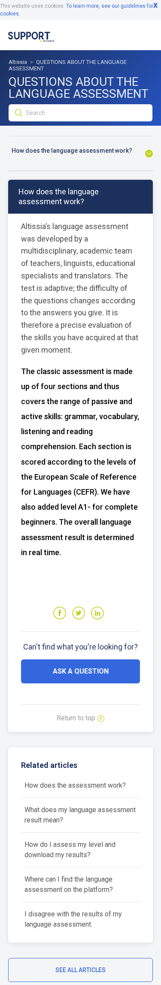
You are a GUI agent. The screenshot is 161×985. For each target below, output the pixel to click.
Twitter (78, 613)
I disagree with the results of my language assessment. (73, 919)
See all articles (80, 970)
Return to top (76, 718)
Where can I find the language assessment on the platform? (68, 884)
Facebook (59, 613)
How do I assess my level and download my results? (69, 849)
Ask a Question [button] (81, 671)
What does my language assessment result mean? (80, 815)
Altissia (18, 62)
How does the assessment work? (75, 785)
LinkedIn (97, 613)
